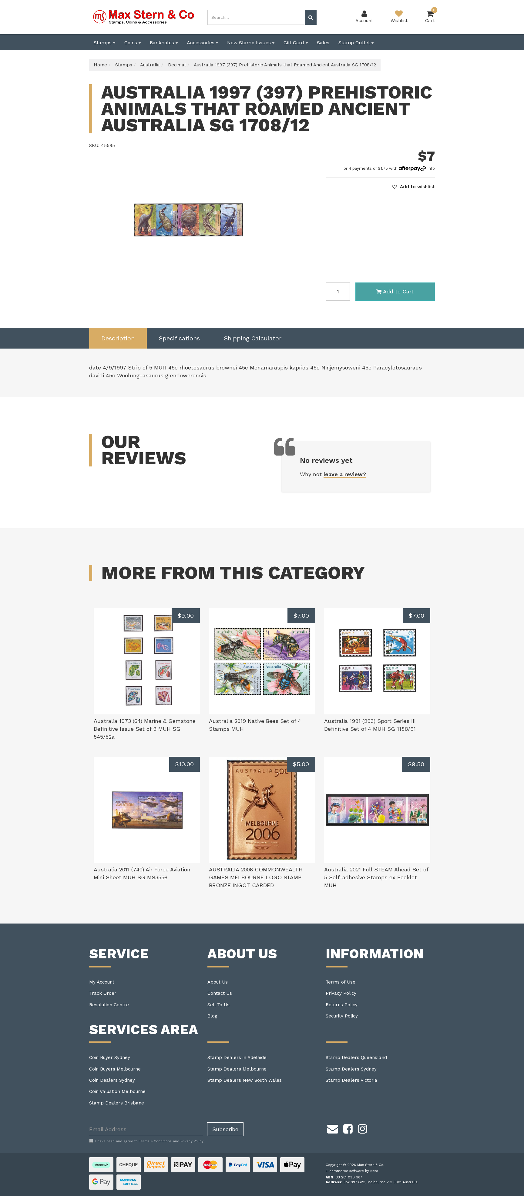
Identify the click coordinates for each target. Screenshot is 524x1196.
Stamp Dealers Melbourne (237, 1069)
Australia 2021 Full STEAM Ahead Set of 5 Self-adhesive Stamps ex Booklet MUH (376, 877)
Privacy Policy (341, 993)
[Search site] (311, 17)
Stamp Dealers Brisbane (116, 1103)
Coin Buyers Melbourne (115, 1069)
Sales (323, 42)
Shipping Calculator (252, 338)
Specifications (179, 338)
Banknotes (163, 42)
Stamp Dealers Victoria (351, 1080)
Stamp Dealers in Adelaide (237, 1057)
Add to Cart (398, 291)
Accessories (201, 42)
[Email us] (332, 1127)
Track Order (102, 993)
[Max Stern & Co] (143, 16)
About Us (217, 982)
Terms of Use (340, 982)
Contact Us (219, 993)
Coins (131, 42)
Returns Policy (342, 1004)
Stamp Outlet (354, 42)
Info (431, 168)
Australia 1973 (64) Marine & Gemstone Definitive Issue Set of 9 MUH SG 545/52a (145, 729)
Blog (212, 1016)
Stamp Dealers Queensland (356, 1057)
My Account (101, 982)
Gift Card (295, 42)
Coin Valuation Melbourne (117, 1091)
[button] (413, 186)
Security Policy (342, 1016)
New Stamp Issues (249, 42)
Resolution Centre (109, 1004)
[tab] (118, 338)
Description (118, 338)
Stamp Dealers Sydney (351, 1069)
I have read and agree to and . (149, 1141)
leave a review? (345, 474)
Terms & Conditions (155, 1141)
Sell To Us (218, 1004)
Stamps (103, 42)
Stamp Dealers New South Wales (244, 1080)
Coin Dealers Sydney (112, 1080)
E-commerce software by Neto (352, 1171)
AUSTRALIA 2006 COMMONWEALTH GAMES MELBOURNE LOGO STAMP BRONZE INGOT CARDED (256, 877)
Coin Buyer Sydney (109, 1057)
